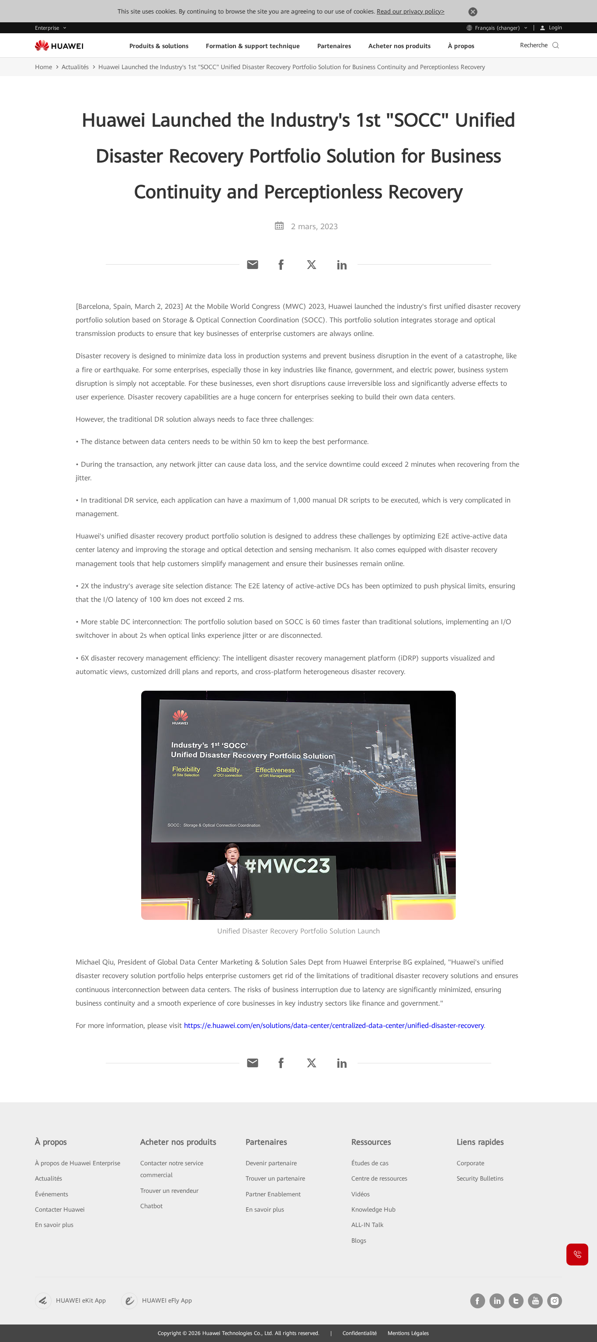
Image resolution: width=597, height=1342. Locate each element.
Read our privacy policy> (410, 11)
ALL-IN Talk (367, 1224)
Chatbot (151, 1205)
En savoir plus (54, 1224)
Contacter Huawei (60, 1209)
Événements (51, 1194)
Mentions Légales (408, 1333)
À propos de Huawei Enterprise (77, 1163)
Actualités (75, 66)
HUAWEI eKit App (81, 1300)
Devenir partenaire (271, 1163)
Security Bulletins (480, 1178)
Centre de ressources (379, 1178)
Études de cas (370, 1163)
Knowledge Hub (373, 1209)
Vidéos (360, 1194)
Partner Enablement (273, 1194)
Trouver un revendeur (169, 1190)
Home (43, 66)
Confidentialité (360, 1333)
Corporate (470, 1163)
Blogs (358, 1240)
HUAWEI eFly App (167, 1300)
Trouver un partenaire (275, 1178)
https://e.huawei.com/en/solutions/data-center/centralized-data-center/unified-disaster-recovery (334, 1025)
